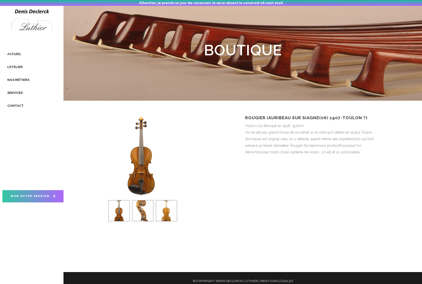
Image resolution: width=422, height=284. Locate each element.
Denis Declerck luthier (237, 281)
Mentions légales (276, 281)
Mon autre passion (30, 196)
